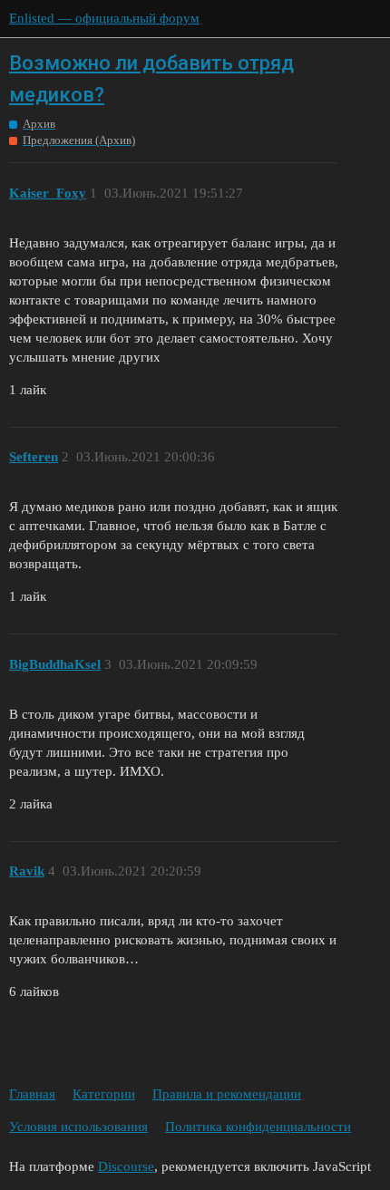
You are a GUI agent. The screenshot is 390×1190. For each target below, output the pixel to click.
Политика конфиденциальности (258, 1126)
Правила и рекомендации (226, 1094)
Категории (104, 1094)
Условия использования (78, 1126)
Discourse (126, 1166)
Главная (32, 1094)
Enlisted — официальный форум (104, 18)
